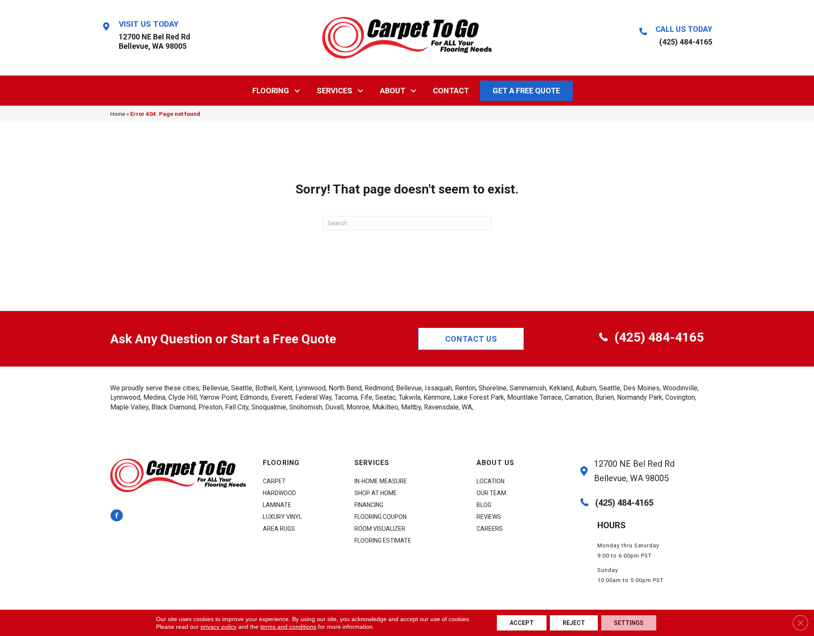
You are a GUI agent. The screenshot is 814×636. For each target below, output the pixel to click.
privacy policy (219, 626)
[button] (297, 91)
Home (117, 113)
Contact (451, 90)
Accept (522, 622)
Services (334, 90)
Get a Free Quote (526, 90)
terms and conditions (288, 626)
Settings (629, 622)
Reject (574, 622)
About (392, 90)
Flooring (270, 90)
